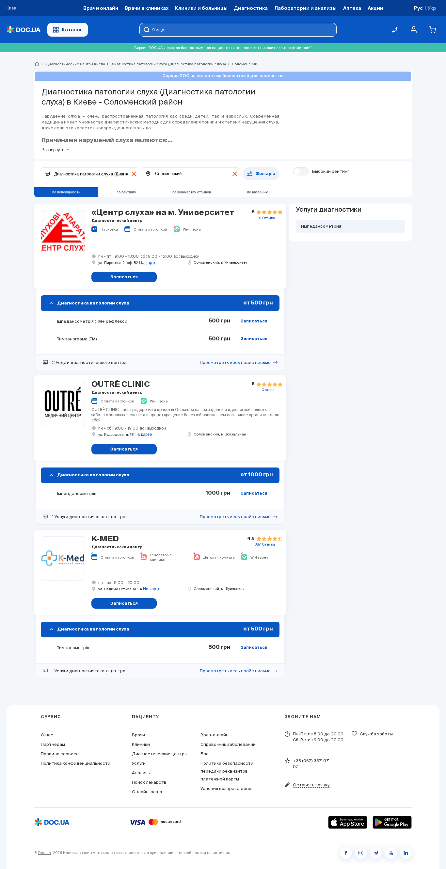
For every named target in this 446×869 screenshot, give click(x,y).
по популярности (66, 192)
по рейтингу (126, 192)
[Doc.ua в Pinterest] (406, 853)
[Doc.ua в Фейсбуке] (346, 853)
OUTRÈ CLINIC (120, 384)
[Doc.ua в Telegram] (376, 853)
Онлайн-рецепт (149, 791)
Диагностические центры (159, 753)
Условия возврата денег (226, 788)
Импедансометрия (321, 226)
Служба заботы (376, 733)
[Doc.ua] (23, 30)
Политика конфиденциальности (75, 763)
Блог (205, 753)
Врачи (138, 734)
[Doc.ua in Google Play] (392, 822)
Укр (431, 8)
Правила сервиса (60, 753)
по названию (257, 192)
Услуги (139, 763)
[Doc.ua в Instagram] (361, 853)
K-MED (105, 539)
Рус (418, 8)
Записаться (254, 321)
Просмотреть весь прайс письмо (235, 362)
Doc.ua (44, 853)
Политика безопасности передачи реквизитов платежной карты (226, 771)
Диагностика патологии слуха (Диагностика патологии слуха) (166, 64)
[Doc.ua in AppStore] (347, 822)
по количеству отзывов (191, 192)
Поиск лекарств (149, 782)
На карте (147, 262)
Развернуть (52, 149)
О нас (47, 734)
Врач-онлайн (214, 734)
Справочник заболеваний (228, 744)
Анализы (141, 772)
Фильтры (265, 174)
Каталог (72, 29)
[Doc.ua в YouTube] (391, 853)
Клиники (141, 744)
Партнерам (53, 744)
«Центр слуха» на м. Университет (162, 213)
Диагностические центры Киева (72, 64)
